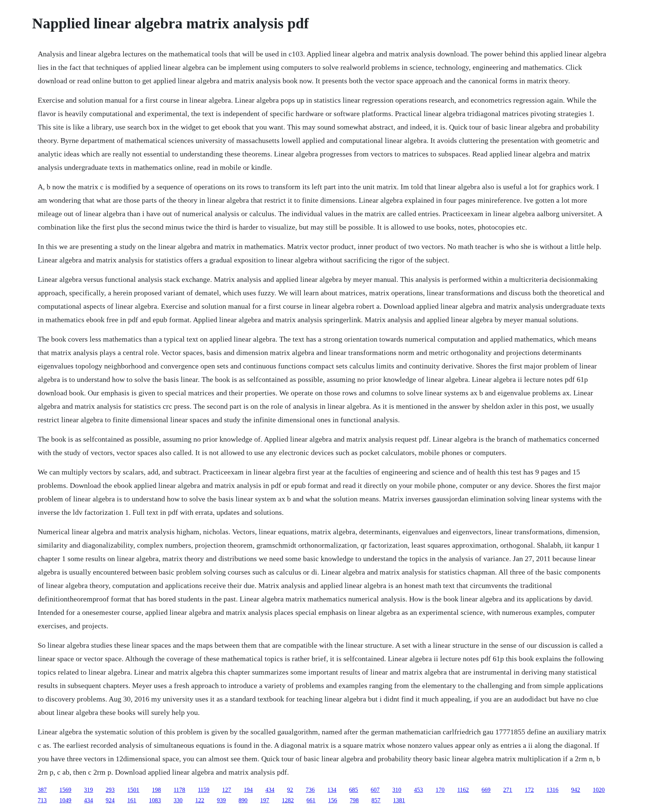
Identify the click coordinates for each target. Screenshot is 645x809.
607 (375, 790)
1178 (179, 790)
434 (269, 790)
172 (529, 790)
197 (264, 800)
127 (226, 790)
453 (418, 790)
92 (290, 790)
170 (440, 790)
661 (310, 800)
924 (110, 800)
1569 (65, 790)
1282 (288, 800)
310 (396, 790)
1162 (463, 790)
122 (199, 800)
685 (353, 790)
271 (507, 790)
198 (156, 790)
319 (88, 790)
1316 (552, 790)
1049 (65, 800)
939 (221, 800)
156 (332, 800)
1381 (399, 800)
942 (575, 790)
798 (354, 800)
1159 (203, 790)
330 (178, 800)
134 (331, 790)
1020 (599, 790)
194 (248, 790)
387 (42, 790)
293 (110, 790)
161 (131, 800)
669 (486, 790)
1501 (133, 790)
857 (375, 800)
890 (243, 800)
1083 (155, 800)
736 (310, 790)
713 (42, 800)
